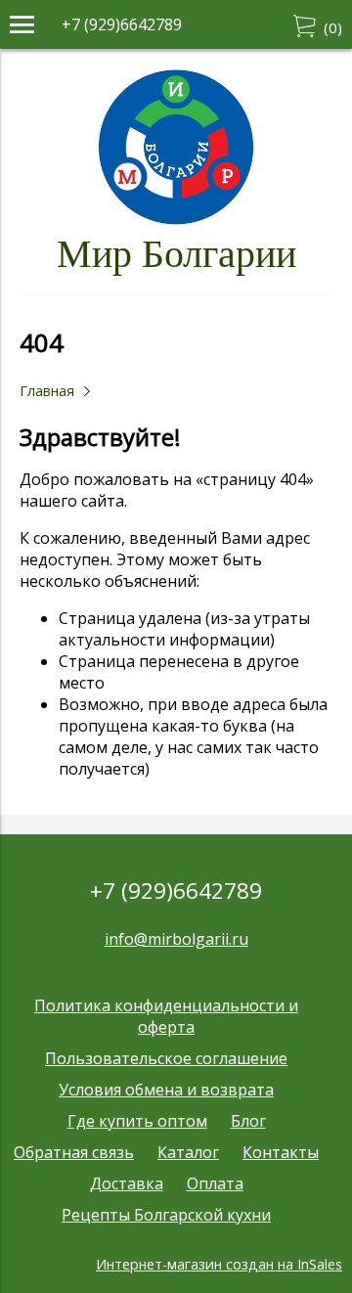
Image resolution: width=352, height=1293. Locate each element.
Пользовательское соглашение (166, 1058)
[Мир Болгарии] (176, 220)
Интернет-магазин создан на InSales (219, 1264)
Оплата (215, 1183)
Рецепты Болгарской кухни (166, 1215)
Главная (47, 390)
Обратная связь (74, 1152)
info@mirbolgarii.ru (176, 939)
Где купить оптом (137, 1121)
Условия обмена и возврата (166, 1089)
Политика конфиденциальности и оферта (166, 1016)
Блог (248, 1121)
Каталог (188, 1152)
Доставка (126, 1183)
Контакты (280, 1152)
